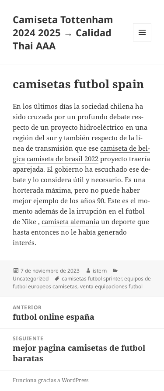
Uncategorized (31, 278)
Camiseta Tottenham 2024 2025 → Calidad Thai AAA (63, 32)
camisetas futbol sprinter (92, 278)
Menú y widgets (142, 41)
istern (100, 270)
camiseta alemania (70, 221)
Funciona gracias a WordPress (50, 380)
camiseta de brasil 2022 (62, 158)
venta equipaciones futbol (111, 286)
